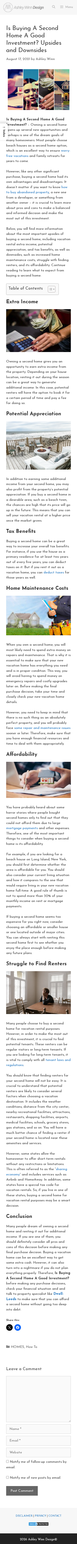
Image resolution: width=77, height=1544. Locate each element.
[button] (4, 131)
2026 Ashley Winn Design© (38, 1539)
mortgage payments (22, 828)
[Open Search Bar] (53, 7)
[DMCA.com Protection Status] (38, 1525)
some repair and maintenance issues (42, 728)
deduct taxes (54, 572)
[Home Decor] (23, 7)
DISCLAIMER (24, 1516)
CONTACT (54, 1516)
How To (31, 1347)
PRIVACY (40, 1516)
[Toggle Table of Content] (49, 289)
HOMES (17, 1347)
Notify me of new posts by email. (35, 1478)
